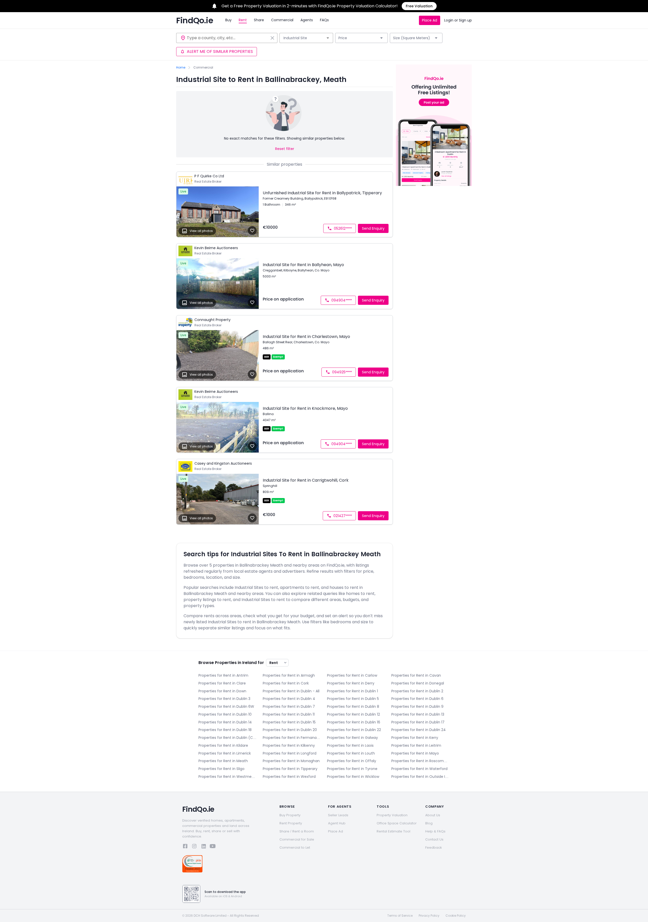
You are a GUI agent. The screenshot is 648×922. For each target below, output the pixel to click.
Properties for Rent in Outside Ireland (420, 777)
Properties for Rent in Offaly (351, 761)
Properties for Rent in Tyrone (352, 769)
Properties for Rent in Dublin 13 (417, 714)
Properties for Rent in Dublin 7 (289, 706)
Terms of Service (400, 915)
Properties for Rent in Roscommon (420, 761)
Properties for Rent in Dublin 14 (225, 722)
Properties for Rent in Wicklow (353, 777)
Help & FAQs (435, 831)
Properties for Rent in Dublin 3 (224, 699)
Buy (228, 20)
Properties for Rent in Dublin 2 (417, 691)
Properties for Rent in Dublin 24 (418, 730)
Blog (429, 823)
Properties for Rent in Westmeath (227, 777)
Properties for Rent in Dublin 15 (289, 722)
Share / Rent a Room (296, 831)
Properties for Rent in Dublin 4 (289, 699)
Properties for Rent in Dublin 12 (353, 714)
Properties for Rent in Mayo (415, 753)
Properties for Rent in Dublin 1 (352, 691)
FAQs (324, 20)
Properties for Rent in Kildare (223, 745)
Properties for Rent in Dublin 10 (225, 714)
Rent (243, 20)
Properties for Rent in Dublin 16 (353, 722)
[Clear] (272, 38)
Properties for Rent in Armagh (289, 675)
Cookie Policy (456, 915)
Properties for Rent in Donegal (417, 683)
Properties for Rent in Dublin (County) (227, 738)
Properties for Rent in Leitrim (416, 745)
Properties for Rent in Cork (286, 683)
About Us (432, 815)
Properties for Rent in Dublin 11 (289, 714)
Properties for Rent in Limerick (224, 753)
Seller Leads (338, 815)
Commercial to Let (294, 847)
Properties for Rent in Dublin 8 (353, 706)
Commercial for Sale (296, 839)
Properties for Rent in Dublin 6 (417, 699)
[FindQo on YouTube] (213, 847)
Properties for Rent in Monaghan (291, 761)
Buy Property (289, 815)
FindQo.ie (194, 20)
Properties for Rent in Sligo (221, 769)
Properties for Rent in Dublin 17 (417, 722)
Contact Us (434, 839)
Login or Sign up (458, 20)
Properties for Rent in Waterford (419, 769)
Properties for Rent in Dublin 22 (354, 730)
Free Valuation (419, 6)
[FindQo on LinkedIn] (203, 847)
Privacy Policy (429, 915)
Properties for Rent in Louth (351, 753)
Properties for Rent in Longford (289, 753)
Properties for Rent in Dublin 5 (353, 699)
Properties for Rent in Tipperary (290, 769)
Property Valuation (392, 815)
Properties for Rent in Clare (222, 683)
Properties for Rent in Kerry (414, 738)
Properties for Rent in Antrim (223, 675)
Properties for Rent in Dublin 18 (225, 730)
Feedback (433, 847)
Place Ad (429, 20)
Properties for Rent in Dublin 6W (226, 706)
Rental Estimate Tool (393, 831)
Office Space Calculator (397, 823)
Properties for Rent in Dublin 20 (290, 730)
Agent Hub (337, 823)
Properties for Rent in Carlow (352, 675)
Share (259, 20)
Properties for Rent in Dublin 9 (417, 706)
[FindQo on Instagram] (194, 847)
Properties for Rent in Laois (350, 745)
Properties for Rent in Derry (350, 683)
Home (180, 67)
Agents (306, 20)
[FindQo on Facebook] (185, 847)
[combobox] (227, 38)
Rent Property (290, 823)
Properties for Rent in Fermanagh (292, 738)
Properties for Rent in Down (222, 691)
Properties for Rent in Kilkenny (289, 745)
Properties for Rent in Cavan (416, 675)
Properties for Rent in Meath (223, 761)
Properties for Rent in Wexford (289, 777)
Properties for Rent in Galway (352, 738)
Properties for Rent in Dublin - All (291, 691)
